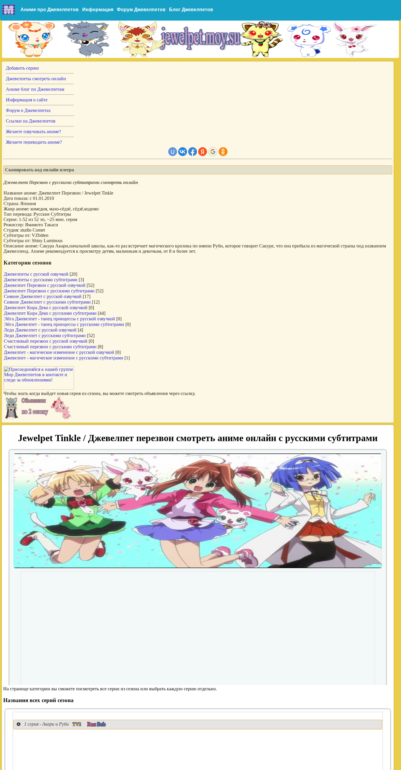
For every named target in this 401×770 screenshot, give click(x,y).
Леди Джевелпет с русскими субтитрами (45, 335)
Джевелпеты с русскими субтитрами (40, 279)
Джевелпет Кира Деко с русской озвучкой (45, 307)
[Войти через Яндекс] (202, 151)
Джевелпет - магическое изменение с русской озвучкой (59, 352)
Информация (97, 9)
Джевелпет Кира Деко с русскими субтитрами (50, 313)
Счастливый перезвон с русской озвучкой (45, 341)
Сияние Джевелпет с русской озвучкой (43, 296)
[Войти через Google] (213, 151)
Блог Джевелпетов (191, 9)
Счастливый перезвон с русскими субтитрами (50, 346)
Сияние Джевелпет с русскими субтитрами (47, 301)
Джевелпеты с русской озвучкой (36, 274)
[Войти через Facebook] (192, 151)
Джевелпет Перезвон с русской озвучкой (44, 285)
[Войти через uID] (172, 151)
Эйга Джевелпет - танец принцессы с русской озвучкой (59, 318)
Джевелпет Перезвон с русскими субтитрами (49, 290)
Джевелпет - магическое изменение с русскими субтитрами (63, 357)
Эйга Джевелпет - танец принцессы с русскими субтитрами (64, 324)
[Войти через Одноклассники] (223, 151)
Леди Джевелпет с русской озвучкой (40, 329)
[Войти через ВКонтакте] (182, 151)
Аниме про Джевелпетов (50, 9)
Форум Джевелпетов (141, 9)
